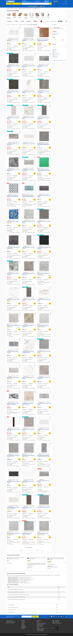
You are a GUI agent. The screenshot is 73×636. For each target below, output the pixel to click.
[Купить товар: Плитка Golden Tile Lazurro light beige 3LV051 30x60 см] (35, 174)
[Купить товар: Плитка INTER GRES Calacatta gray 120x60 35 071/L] (50, 304)
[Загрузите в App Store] (55, 628)
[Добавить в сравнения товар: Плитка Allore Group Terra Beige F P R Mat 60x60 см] (35, 418)
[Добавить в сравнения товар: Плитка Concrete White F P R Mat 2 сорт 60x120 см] (50, 470)
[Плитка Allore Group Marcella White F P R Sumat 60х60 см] (13, 266)
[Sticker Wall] (67, 21)
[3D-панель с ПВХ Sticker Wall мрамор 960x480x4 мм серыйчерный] (13, 395)
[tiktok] (59, 617)
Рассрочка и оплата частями (41, 623)
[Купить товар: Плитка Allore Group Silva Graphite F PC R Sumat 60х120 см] (50, 122)
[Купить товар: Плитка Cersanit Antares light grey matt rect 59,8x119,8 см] (35, 70)
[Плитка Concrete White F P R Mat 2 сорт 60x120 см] (44, 473)
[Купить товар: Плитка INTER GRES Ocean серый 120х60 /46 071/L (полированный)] (19, 511)
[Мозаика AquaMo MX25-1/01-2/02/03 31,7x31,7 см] (13, 214)
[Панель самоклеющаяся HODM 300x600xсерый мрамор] (29, 525)
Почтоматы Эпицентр (40, 630)
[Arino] (16, 21)
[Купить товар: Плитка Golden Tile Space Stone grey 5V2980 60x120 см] (50, 407)
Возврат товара (39, 625)
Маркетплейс (24, 627)
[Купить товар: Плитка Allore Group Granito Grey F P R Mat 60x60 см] (50, 356)
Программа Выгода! (40, 629)
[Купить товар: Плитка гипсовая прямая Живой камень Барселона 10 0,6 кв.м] (19, 537)
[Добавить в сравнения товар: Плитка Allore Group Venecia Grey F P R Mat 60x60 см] (50, 210)
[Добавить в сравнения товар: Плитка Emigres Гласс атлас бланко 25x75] (35, 132)
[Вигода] (55, 1)
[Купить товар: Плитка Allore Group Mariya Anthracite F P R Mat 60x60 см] (19, 70)
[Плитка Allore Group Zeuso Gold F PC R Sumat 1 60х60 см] (44, 84)
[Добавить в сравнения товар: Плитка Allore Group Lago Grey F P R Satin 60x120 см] (35, 80)
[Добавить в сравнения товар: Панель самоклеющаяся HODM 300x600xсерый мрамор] (35, 522)
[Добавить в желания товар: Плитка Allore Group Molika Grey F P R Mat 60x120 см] (35, 287)
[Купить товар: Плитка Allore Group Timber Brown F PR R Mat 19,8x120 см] (19, 433)
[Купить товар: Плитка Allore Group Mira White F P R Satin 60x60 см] (19, 304)
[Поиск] (50, 4)
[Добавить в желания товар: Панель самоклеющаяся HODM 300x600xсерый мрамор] (35, 521)
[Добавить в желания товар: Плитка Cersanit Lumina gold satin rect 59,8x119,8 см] (19, 27)
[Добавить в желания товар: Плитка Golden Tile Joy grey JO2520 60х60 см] (50, 494)
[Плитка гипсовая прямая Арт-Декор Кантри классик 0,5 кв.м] (44, 525)
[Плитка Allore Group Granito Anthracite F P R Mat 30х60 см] (13, 473)
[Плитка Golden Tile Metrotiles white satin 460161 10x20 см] (13, 370)
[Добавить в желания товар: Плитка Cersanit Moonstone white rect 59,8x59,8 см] (35, 365)
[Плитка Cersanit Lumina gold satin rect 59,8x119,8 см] (13, 32)
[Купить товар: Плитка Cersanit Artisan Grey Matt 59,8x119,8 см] (50, 70)
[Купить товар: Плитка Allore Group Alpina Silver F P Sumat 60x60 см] (35, 226)
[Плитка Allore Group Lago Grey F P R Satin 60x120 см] (29, 84)
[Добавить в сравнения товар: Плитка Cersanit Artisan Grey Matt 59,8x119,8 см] (50, 54)
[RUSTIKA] (54, 21)
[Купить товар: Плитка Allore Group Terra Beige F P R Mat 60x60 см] (35, 433)
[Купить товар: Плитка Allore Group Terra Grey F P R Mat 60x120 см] (35, 251)
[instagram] (54, 617)
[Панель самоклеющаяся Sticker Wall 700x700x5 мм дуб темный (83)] (44, 32)
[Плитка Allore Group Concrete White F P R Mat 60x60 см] (29, 32)
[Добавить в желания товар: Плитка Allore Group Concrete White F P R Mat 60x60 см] (35, 27)
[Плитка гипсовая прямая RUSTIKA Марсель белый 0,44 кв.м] (13, 318)
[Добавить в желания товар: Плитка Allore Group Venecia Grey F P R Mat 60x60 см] (50, 209)
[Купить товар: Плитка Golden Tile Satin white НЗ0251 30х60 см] (50, 433)
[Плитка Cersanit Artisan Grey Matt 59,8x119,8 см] (44, 58)
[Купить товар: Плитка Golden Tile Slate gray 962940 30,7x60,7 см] (19, 355)
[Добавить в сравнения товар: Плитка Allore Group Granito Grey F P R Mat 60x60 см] (50, 340)
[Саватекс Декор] (60, 21)
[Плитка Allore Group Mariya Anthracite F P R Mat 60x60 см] (13, 58)
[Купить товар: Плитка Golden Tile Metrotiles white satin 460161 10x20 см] (19, 381)
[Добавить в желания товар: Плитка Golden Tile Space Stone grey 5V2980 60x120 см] (50, 391)
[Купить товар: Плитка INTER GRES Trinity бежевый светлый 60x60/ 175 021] (35, 407)
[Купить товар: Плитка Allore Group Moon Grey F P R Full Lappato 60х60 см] (19, 174)
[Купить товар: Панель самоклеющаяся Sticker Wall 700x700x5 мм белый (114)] (50, 329)
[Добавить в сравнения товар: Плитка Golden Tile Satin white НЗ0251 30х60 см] (50, 418)
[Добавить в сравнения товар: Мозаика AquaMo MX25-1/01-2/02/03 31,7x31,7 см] (19, 210)
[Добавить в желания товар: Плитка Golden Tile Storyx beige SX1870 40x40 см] (35, 105)
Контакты (23, 624)
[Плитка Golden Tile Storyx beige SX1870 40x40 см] (29, 110)
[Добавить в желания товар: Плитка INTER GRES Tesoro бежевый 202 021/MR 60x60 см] (50, 365)
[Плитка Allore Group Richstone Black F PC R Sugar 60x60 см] (13, 84)
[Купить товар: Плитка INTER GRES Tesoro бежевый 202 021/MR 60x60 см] (50, 381)
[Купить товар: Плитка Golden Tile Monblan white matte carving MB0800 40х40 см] (35, 355)
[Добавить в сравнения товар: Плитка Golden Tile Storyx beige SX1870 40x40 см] (35, 106)
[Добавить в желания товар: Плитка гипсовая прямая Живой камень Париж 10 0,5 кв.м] (50, 261)
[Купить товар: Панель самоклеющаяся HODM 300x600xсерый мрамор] (35, 537)
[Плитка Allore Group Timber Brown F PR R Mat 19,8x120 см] (13, 421)
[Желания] (58, 3)
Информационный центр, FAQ (10, 621)
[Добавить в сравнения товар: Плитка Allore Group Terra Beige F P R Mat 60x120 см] (19, 106)
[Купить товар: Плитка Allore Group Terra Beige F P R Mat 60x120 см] (19, 122)
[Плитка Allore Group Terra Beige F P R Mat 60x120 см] (13, 110)
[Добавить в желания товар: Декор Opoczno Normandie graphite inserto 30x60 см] (50, 183)
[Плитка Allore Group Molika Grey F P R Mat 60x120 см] (29, 292)
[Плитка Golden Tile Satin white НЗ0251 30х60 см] (44, 421)
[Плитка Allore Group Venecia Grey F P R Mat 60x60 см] (44, 214)
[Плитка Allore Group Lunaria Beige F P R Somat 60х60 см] (29, 318)
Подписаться (35, 616)
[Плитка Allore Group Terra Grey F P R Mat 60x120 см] (29, 240)
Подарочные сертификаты (41, 628)
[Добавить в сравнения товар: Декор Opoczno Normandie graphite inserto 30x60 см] (50, 184)
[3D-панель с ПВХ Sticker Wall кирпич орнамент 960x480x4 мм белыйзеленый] (29, 188)
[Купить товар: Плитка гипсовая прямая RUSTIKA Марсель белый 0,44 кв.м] (19, 330)
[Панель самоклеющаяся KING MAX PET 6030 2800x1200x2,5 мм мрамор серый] (44, 447)
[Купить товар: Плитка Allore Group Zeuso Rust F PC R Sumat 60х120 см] (35, 511)
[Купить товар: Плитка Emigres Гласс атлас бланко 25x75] (35, 148)
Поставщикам (24, 626)
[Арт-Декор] (35, 21)
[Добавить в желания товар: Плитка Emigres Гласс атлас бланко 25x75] (35, 131)
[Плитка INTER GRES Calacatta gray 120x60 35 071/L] (44, 292)
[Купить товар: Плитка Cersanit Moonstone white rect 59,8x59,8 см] (35, 381)
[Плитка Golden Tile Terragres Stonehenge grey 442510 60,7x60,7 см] (13, 447)
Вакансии (23, 625)
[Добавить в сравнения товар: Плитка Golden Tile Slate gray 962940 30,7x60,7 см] (19, 340)
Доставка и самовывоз (40, 624)
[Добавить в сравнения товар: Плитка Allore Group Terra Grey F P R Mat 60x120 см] (35, 236)
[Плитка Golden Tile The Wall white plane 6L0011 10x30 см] (29, 473)
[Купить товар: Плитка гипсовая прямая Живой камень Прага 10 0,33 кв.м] (35, 459)
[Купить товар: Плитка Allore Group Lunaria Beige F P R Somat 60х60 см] (35, 329)
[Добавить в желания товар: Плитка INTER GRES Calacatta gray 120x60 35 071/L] (50, 287)
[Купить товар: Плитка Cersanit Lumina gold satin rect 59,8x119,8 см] (19, 44)
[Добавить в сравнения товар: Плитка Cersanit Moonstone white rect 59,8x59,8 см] (35, 366)
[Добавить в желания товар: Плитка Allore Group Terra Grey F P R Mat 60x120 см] (35, 235)
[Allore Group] (22, 21)
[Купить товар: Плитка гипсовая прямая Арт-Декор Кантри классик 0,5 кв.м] (50, 537)
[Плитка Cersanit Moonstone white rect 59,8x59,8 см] (29, 370)
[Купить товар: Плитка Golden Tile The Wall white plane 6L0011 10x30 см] (35, 485)
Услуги (38, 627)
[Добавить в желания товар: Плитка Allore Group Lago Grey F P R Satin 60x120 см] (35, 79)
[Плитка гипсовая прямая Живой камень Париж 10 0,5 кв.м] (44, 266)
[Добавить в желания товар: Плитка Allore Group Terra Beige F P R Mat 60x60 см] (35, 417)
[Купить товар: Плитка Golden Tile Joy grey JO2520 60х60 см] (50, 511)
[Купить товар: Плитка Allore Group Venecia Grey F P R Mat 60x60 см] (50, 226)
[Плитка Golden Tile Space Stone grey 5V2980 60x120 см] (44, 395)
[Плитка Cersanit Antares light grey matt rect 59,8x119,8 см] (29, 58)
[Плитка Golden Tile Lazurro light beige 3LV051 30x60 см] (29, 162)
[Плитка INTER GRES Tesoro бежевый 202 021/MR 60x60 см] (44, 370)
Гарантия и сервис (40, 626)
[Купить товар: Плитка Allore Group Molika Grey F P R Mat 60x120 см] (35, 304)
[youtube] (52, 617)
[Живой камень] (41, 21)
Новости (23, 623)
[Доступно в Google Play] (55, 630)
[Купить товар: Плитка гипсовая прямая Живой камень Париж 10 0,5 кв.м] (50, 278)
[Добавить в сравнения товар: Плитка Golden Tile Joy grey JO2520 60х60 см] (50, 496)
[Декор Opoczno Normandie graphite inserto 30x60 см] (44, 188)
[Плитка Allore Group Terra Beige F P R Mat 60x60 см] (29, 421)
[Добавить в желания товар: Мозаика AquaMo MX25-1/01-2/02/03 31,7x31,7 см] (19, 209)
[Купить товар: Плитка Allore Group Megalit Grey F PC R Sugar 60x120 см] (19, 148)
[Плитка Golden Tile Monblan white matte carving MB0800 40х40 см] (29, 344)
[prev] (63, 555)
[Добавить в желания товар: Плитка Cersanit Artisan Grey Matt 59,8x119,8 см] (50, 53)
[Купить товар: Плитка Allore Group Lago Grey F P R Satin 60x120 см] (35, 96)
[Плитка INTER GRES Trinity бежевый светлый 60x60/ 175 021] (29, 395)
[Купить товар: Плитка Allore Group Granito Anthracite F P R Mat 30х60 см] (19, 485)
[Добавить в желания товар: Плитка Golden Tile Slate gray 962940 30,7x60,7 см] (19, 339)
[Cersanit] (29, 21)
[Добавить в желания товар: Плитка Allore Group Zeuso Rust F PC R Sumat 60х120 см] (35, 494)
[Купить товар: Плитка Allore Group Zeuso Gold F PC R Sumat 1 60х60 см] (50, 96)
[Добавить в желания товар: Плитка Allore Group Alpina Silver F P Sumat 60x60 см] (35, 209)
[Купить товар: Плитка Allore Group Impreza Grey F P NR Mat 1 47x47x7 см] (35, 277)
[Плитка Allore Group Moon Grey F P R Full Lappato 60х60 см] (13, 162)
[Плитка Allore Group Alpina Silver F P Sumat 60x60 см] (29, 214)
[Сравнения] (54, 3)
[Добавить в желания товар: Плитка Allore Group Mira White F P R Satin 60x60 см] (19, 287)
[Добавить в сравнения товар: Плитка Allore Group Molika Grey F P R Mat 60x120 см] (35, 288)
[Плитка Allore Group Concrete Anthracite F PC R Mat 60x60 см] (13, 240)
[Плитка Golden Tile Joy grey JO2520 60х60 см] (44, 499)
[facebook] (49, 617)
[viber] (56, 617)
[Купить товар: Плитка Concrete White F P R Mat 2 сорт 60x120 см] (50, 485)
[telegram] (61, 617)
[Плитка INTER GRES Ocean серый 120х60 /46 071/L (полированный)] (13, 499)
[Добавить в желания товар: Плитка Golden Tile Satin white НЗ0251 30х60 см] (50, 417)
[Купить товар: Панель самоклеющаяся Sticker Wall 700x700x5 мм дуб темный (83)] (50, 44)
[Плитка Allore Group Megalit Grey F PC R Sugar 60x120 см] (13, 136)
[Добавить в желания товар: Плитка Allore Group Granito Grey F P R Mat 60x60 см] (50, 339)
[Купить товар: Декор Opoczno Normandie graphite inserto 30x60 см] (50, 200)
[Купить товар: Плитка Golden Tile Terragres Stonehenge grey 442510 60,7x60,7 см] (19, 459)
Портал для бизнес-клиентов (56, 623)
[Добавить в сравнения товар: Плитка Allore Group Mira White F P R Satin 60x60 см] (19, 288)
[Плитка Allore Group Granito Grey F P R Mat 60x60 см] (44, 344)
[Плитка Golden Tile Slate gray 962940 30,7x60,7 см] (13, 344)
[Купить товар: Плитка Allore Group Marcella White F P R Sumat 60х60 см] (19, 277)
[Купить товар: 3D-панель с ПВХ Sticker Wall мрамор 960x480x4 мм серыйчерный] (19, 407)
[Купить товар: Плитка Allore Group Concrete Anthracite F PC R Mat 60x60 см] (19, 251)
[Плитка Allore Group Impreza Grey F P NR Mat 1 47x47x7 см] (29, 266)
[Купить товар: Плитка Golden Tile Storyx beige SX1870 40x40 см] (35, 122)
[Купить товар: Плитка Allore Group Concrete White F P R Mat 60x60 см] (35, 44)
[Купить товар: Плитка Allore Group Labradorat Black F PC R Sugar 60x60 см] (50, 252)
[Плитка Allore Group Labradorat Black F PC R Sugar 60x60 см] (44, 240)
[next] (66, 555)
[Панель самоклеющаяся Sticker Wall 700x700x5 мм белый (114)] (44, 318)
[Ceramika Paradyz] (9, 21)
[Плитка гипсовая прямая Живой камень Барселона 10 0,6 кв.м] (13, 525)
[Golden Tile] (48, 21)
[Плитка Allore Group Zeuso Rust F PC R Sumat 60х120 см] (29, 499)
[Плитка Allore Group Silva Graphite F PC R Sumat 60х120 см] (44, 110)
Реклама (23, 628)
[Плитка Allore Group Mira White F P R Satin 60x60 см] (13, 292)
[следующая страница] (42, 551)
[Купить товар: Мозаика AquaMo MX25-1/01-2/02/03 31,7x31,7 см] (19, 226)
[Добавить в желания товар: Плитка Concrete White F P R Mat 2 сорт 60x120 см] (50, 469)
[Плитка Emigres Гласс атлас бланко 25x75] (29, 136)
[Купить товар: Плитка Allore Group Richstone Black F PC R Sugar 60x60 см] (19, 96)
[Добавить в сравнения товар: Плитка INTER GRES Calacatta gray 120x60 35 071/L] (50, 288)
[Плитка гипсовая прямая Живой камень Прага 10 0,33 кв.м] (29, 447)
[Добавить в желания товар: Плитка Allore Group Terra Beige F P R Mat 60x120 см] (19, 105)
